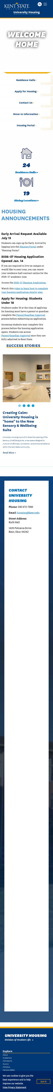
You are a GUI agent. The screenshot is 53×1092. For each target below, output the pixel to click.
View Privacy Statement (14, 1087)
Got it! (43, 1081)
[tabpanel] (26, 405)
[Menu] (45, 4)
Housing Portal (28, 246)
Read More (8, 452)
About (5, 1054)
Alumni (6, 1063)
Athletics (6, 1066)
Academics (7, 1057)
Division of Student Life (18, 1039)
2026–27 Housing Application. (30, 282)
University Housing (26, 12)
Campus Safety (9, 1069)
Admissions (7, 1060)
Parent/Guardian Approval (30, 315)
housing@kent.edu (28, 512)
